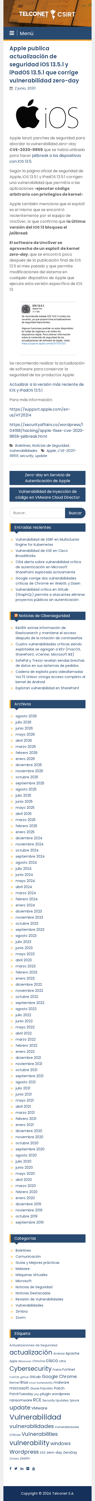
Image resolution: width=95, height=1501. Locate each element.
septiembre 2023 (30, 929)
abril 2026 (24, 740)
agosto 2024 (26, 862)
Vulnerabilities (40, 1434)
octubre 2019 (27, 1216)
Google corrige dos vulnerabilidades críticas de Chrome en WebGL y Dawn (48, 581)
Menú (26, 33)
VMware (39, 1408)
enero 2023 (25, 978)
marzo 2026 (26, 746)
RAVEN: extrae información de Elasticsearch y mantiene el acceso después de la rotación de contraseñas (49, 632)
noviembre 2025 (29, 771)
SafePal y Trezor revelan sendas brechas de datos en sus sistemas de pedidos (50, 663)
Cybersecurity (31, 1368)
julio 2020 (23, 1161)
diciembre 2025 (29, 764)
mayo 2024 (25, 880)
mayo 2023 (25, 954)
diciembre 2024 (29, 838)
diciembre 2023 (29, 911)
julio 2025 (23, 795)
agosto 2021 (26, 1082)
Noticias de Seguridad (50, 445)
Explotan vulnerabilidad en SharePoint (47, 688)
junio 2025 (24, 801)
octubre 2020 (27, 1143)
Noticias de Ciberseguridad (44, 616)
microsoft (19, 1388)
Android (59, 1354)
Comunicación (28, 1256)
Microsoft (24, 1280)
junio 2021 (24, 1094)
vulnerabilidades (32, 1426)
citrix (62, 1361)
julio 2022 (23, 1015)
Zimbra (22, 1311)
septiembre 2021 (29, 1076)
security (26, 455)
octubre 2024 (27, 850)
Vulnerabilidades (23, 450)
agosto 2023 (26, 935)
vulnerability (29, 1442)
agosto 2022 (26, 1008)
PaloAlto (46, 1388)
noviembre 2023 (29, 917)
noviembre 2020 (29, 1137)
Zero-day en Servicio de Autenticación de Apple (47, 478)
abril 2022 (24, 1033)
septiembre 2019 (30, 1222)
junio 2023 (24, 947)
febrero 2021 (26, 1118)
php (36, 1394)
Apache (72, 1353)
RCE (37, 1400)
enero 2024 (25, 905)
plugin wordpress (55, 1393)
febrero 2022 (26, 1045)
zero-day (54, 1452)
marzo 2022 (26, 1039)
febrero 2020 (27, 1191)
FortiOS (14, 1377)
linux (24, 1382)
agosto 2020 (26, 1155)
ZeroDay (70, 1452)
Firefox (57, 1370)
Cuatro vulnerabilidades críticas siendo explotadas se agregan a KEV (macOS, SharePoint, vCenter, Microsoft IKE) (49, 649)
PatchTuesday (21, 1394)
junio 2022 (24, 1021)
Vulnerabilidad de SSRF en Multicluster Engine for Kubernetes (47, 542)
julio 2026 (23, 722)
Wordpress (24, 1452)
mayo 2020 (25, 1173)
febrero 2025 (26, 825)
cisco (52, 1360)
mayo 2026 (25, 734)
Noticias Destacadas (33, 1293)
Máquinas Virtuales (32, 1274)
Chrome (38, 1361)
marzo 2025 (26, 819)
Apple (51, 450)
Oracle (34, 1388)
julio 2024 (24, 868)
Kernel (14, 1382)
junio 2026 (24, 728)
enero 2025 (25, 832)
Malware (23, 1268)
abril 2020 (24, 1179)
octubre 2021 (26, 1069)
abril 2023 (24, 960)
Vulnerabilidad (35, 1417)
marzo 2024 (26, 893)
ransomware (21, 1400)
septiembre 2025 (30, 783)
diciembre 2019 (28, 1204)
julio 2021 (23, 1088)
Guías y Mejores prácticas (37, 1262)
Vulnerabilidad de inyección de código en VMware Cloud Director (47, 494)
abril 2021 (23, 1106)
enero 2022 (25, 1051)
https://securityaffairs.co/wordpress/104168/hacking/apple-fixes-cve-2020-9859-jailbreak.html (47, 430)
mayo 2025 (25, 807)
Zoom (21, 1317)
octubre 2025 (27, 777)
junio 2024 (24, 874)
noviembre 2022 (29, 990)
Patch (59, 1388)
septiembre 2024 (30, 856)
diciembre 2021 (28, 1057)
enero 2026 (25, 758)
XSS (43, 1452)
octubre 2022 (27, 996)
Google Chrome (59, 1376)
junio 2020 (24, 1167)
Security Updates (55, 1400)
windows (60, 1443)
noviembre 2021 (29, 1063)
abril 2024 (24, 886)
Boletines (22, 445)
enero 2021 (25, 1124)
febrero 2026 (27, 752)
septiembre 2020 (30, 1149)
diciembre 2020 (29, 1130)
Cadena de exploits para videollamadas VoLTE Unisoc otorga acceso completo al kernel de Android (50, 676)
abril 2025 (24, 813)
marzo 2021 (25, 1112)
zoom (25, 1458)
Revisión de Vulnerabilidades (39, 1299)
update (41, 455)
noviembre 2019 (29, 1210)
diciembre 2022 (29, 984)
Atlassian (24, 1361)
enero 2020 (25, 1198)
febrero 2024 (27, 899)
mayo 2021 (25, 1100)
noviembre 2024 (30, 844)
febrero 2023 (26, 972)
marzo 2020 (26, 1185)
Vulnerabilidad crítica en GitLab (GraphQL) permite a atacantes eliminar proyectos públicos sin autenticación (50, 594)
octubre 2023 (27, 923)
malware (61, 1382)
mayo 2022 (25, 1027)
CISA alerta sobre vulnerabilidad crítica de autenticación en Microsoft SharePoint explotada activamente (48, 567)
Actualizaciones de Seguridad (33, 1345)
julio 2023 (23, 941)
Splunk (74, 1400)
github (24, 1377)
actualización (31, 1352)
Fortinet (68, 1369)
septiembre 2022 (30, 1002)
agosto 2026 (26, 716)
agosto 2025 (26, 789)
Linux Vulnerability (41, 1383)
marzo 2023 (26, 966)
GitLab (35, 1376)
